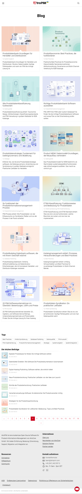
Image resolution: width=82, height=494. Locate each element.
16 (70, 419)
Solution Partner (48, 443)
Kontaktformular (51, 458)
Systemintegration (71, 343)
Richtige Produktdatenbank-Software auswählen (60, 104)
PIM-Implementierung (63, 209)
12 (53, 419)
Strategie (7, 159)
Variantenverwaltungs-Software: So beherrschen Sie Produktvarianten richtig (35, 393)
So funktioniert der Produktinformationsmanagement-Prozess (18, 205)
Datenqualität (8, 109)
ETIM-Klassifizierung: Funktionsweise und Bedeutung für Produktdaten (60, 204)
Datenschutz (32, 481)
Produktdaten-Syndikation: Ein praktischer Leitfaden (57, 304)
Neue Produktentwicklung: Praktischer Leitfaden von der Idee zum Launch (34, 377)
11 (49, 419)
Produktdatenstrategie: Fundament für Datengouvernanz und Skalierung (19, 154)
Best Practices (49, 59)
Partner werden (47, 446)
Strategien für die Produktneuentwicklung (23, 401)
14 (61, 419)
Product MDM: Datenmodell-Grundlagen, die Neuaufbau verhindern (61, 154)
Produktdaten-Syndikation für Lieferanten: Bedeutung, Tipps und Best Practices (36, 409)
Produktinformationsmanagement (55, 109)
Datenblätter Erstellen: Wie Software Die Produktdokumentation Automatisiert (36, 362)
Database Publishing (10, 258)
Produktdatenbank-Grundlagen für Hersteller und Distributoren (17, 54)
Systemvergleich (9, 59)
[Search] (78, 3)
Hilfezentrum (6, 461)
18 (78, 419)
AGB (3, 481)
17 (74, 419)
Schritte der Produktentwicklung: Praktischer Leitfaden (28, 385)
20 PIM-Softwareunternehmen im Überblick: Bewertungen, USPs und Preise (20, 304)
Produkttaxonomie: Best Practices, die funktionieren (60, 54)
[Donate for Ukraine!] (47, 2)
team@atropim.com (53, 460)
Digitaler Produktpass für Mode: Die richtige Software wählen (30, 354)
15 (65, 419)
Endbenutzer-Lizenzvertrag (16, 481)
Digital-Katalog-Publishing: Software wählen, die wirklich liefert (31, 370)
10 (45, 419)
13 (57, 419)
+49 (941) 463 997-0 (53, 463)
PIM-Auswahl (8, 308)
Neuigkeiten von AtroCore (51, 441)
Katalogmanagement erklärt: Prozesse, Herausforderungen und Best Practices (60, 254)
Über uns (45, 438)
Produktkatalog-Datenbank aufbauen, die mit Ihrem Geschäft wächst (20, 254)
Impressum (6, 485)
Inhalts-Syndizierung (51, 209)
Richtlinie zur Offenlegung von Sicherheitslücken (56, 481)
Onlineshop (6, 458)
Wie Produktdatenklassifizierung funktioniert (16, 104)
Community (6, 464)
